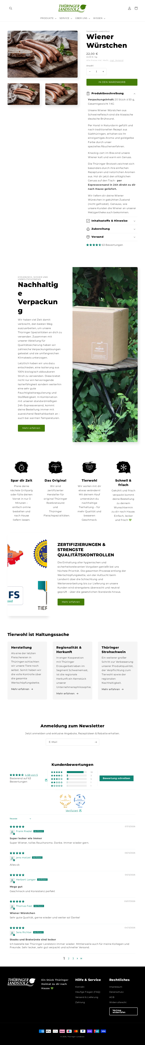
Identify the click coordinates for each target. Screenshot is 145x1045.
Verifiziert (72, 810)
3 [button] (73, 958)
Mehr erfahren (31, 428)
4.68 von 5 (31, 775)
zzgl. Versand (116, 60)
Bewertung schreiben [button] (116, 778)
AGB (111, 997)
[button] (11, 8)
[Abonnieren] (96, 742)
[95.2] (65, 800)
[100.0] (79, 800)
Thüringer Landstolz (76, 1037)
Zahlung (80, 1002)
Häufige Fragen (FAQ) (87, 992)
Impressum (115, 987)
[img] (17, 826)
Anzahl (89, 66)
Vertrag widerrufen (119, 1011)
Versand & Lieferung (86, 997)
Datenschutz (116, 992)
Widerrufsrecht (118, 1002)
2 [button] (69, 958)
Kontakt (79, 987)
